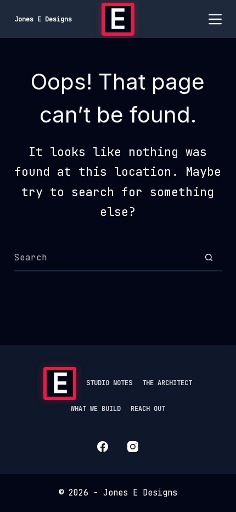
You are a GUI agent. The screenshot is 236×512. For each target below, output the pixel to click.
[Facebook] (102, 446)
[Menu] (215, 19)
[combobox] (104, 257)
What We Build (96, 409)
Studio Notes (109, 383)
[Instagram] (132, 446)
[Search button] (208, 257)
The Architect (167, 383)
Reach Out (148, 409)
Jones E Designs (43, 19)
